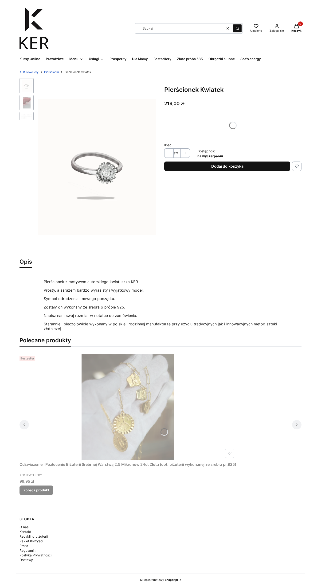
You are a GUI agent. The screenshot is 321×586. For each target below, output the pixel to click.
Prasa (24, 546)
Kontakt (25, 532)
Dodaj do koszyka (227, 166)
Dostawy (26, 560)
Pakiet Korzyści (31, 541)
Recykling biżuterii (34, 536)
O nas (24, 527)
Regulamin (27, 550)
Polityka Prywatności (35, 555)
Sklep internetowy (159, 580)
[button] (237, 28)
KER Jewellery (29, 72)
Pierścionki (51, 72)
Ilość (167, 145)
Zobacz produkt (36, 490)
